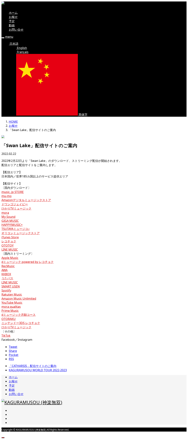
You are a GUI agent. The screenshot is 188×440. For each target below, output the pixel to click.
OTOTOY (7, 245)
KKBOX (6, 274)
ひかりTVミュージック (16, 208)
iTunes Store (10, 237)
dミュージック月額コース (18, 315)
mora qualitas (11, 307)
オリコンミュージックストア (20, 233)
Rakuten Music (11, 294)
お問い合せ (16, 30)
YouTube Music (11, 303)
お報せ (13, 17)
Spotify (6, 290)
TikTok (5, 336)
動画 (12, 25)
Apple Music (9, 258)
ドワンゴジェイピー (14, 204)
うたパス (7, 278)
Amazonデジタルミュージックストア (26, 200)
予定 (12, 21)
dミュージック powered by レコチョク (27, 262)
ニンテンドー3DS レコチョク (20, 323)
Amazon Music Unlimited (18, 299)
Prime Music (10, 311)
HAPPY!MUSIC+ (12, 225)
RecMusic (8, 266)
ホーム (13, 13)
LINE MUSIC (9, 250)
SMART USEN (10, 286)
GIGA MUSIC (10, 221)
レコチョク (8, 241)
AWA (4, 270)
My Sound (8, 217)
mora (5, 213)
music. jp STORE (12, 192)
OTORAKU (8, 319)
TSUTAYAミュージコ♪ (15, 229)
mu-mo (6, 196)
